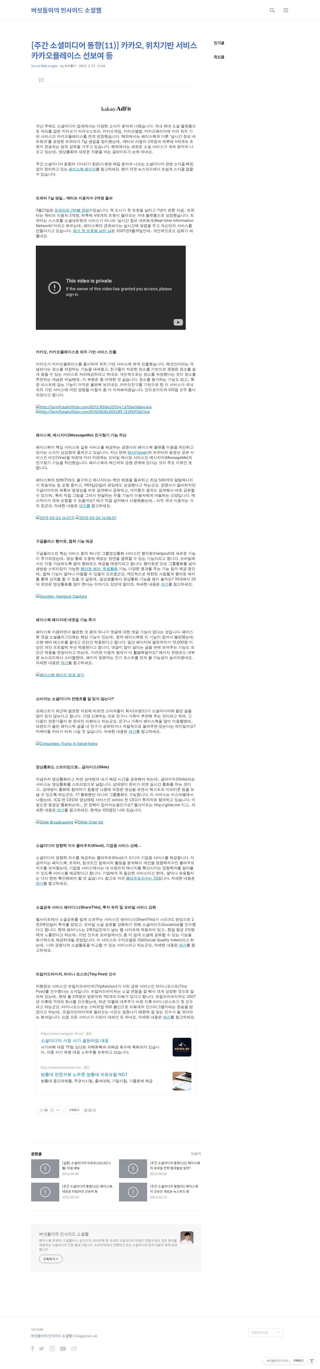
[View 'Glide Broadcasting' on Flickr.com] (54, 822)
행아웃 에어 (90, 568)
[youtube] (63, 1349)
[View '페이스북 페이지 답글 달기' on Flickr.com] (60, 674)
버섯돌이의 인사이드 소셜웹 (66, 10)
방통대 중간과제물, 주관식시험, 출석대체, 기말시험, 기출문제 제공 (97, 1080)
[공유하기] (52, 1110)
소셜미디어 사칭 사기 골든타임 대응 (75, 1040)
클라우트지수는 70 (142, 878)
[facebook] (32, 1349)
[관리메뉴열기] (311, 1360)
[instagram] (52, 1349)
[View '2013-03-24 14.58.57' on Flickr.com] (96, 517)
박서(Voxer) (137, 452)
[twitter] (41, 1349)
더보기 (196, 1153)
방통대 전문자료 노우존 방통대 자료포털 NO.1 (84, 1074)
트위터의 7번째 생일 (72, 210)
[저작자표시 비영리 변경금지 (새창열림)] (89, 1110)
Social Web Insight (44, 65)
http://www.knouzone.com (61, 1067)
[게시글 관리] (58, 1110)
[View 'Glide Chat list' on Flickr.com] (88, 822)
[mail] (73, 1349)
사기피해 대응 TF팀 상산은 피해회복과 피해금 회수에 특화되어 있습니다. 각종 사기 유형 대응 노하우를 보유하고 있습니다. (100, 1049)
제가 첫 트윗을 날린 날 (92, 230)
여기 (164, 584)
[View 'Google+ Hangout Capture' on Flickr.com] (61, 596)
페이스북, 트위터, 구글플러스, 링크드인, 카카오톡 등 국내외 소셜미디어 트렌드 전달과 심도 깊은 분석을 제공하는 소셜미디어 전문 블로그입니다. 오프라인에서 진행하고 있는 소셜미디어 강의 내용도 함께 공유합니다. (108, 1245)
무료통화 (110, 568)
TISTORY (37, 1329)
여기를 (84, 505)
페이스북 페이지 (82, 169)
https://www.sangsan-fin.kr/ (62, 1033)
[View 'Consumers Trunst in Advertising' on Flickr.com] (66, 743)
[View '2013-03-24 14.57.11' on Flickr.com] (55, 517)
